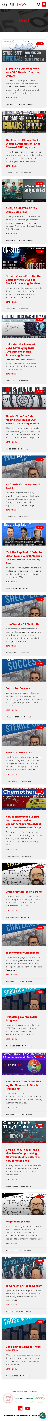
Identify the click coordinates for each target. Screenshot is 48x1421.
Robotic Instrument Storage (23, 1411)
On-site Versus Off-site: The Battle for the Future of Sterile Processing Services (23, 279)
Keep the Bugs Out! (18, 1221)
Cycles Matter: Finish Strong (24, 891)
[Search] (38, 4)
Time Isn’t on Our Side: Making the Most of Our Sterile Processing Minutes (23, 420)
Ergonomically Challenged (22, 952)
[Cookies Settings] (42, 1415)
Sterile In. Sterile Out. (19, 752)
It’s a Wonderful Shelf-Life (23, 624)
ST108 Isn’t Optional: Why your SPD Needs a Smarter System (22, 72)
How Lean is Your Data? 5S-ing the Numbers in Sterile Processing (23, 1085)
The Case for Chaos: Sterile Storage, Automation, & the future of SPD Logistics (23, 143)
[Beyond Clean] (14, 4)
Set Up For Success (18, 688)
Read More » (11, 98)
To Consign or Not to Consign (24, 1285)
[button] (44, 4)
